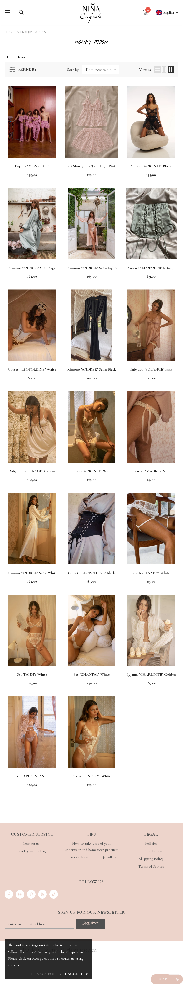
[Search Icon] (21, 12)
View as (145, 69)
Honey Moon (33, 32)
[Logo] (91, 12)
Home (10, 32)
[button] (164, 12)
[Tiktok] (53, 894)
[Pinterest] (31, 894)
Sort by (73, 69)
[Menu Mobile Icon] (7, 12)
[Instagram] (20, 894)
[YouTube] (42, 894)
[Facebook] (9, 894)
